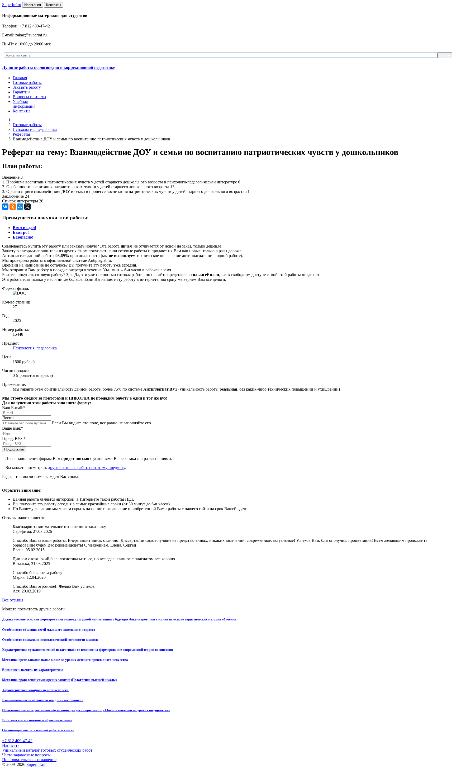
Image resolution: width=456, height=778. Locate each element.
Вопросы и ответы (29, 96)
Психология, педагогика (35, 129)
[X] (27, 206)
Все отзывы (12, 600)
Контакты (21, 111)
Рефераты (21, 134)
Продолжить (14, 449)
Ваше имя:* (12, 428)
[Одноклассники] (13, 206)
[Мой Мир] (20, 206)
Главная (20, 77)
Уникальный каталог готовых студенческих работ (47, 750)
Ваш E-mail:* (13, 407)
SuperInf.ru (35, 764)
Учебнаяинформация (24, 103)
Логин (8, 418)
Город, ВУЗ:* (14, 438)
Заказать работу (27, 87)
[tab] (24, 227)
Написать (10, 745)
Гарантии (21, 92)
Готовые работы (27, 82)
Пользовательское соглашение (29, 759)
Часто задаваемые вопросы (26, 755)
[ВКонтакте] (5, 206)
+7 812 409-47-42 (17, 740)
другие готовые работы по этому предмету (86, 467)
